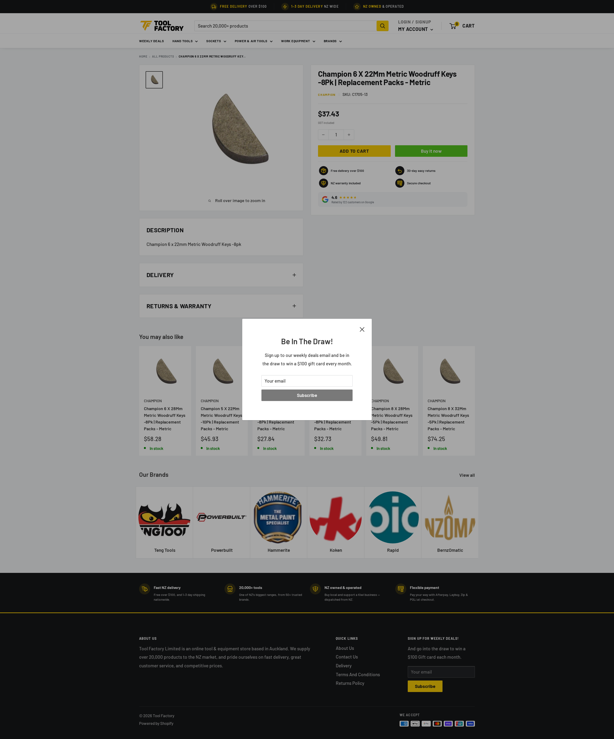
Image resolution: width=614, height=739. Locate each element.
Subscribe (307, 395)
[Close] (362, 329)
